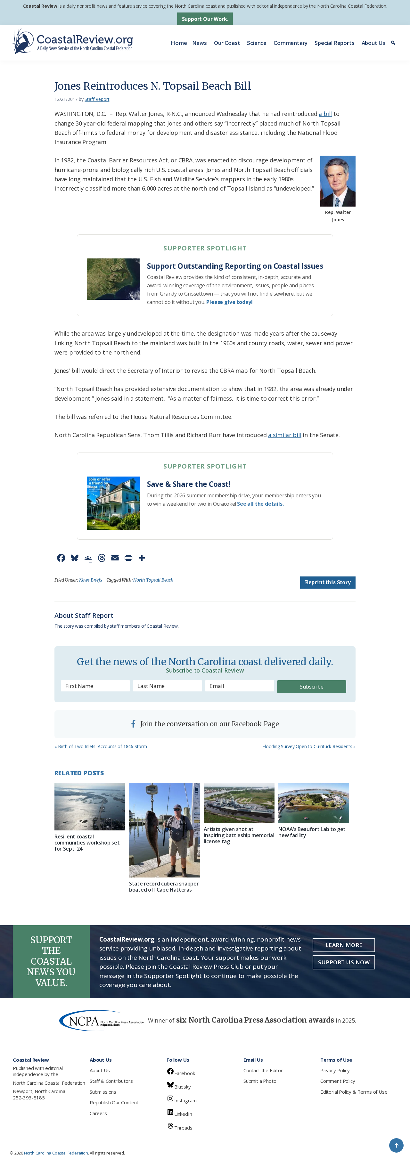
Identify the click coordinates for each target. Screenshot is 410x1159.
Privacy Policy (334, 1070)
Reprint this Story (328, 582)
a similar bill (284, 435)
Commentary (291, 42)
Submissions (103, 1092)
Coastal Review (40, 6)
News (199, 42)
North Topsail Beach (153, 580)
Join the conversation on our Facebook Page (209, 724)
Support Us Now (344, 962)
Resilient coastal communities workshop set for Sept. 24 (86, 842)
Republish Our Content (114, 1102)
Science (256, 42)
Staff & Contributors (111, 1081)
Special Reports (334, 42)
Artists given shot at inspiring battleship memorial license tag (239, 835)
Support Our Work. (205, 18)
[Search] (394, 43)
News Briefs (90, 580)
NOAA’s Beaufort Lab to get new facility (312, 832)
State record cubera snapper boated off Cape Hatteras (164, 886)
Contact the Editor (263, 1070)
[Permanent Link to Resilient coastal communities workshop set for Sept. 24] (89, 806)
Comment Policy (337, 1081)
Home (179, 42)
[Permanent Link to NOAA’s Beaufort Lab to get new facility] (313, 803)
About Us (374, 42)
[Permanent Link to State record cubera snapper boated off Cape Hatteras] (164, 830)
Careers (98, 1113)
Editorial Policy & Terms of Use (353, 1092)
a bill (325, 114)
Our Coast (227, 42)
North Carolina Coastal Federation (49, 1083)
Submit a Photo (259, 1081)
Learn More (344, 945)
